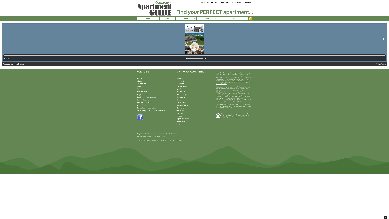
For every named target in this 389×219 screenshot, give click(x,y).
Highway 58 (180, 97)
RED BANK (246, 82)
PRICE (186, 19)
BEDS (167, 19)
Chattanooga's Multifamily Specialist (151, 110)
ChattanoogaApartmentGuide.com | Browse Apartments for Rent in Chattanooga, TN (160, 140)
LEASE (207, 19)
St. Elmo (179, 124)
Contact (140, 86)
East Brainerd (181, 86)
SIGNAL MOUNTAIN (221, 84)
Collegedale (180, 84)
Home (139, 78)
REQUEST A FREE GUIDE (227, 3)
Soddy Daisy (181, 121)
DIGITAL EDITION (212, 3)
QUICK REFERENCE (223, 93)
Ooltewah (180, 110)
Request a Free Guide (145, 92)
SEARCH (202, 3)
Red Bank (180, 113)
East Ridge (180, 89)
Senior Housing (143, 100)
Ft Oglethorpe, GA (183, 94)
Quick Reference (143, 105)
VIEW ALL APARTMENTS (244, 3)
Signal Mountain (182, 119)
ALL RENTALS (223, 90)
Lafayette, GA (181, 102)
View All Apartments (144, 102)
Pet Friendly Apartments (146, 97)
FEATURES (233, 19)
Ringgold (179, 116)
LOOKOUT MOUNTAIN (222, 82)
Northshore (181, 108)
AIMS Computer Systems (158, 136)
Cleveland (180, 81)
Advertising (141, 84)
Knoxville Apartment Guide (147, 108)
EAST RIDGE (239, 82)
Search (139, 89)
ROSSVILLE (232, 82)
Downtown (180, 92)
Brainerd (179, 78)
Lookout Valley (182, 105)
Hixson (179, 100)
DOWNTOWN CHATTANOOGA (240, 81)
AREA (148, 19)
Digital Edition (142, 94)
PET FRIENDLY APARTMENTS (225, 101)
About (139, 81)
